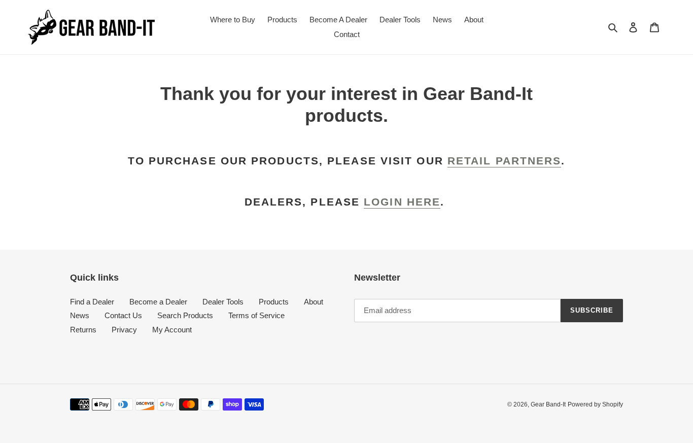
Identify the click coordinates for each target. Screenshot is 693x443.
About (313, 301)
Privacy (124, 329)
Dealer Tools (223, 301)
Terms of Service (256, 315)
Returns (83, 329)
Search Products (185, 315)
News (79, 315)
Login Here (402, 202)
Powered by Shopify (595, 404)
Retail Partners (504, 160)
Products (274, 301)
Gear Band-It (548, 404)
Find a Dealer (92, 301)
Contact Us (123, 315)
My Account (172, 329)
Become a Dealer (158, 301)
